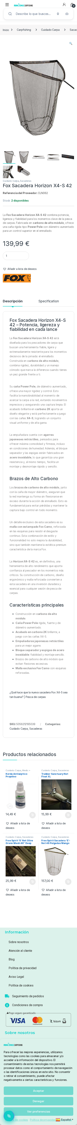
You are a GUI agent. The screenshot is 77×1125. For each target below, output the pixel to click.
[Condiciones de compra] (7, 1005)
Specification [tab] (48, 301)
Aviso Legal (16, 977)
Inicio (6, 29)
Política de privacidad (43, 1119)
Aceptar (38, 1091)
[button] (70, 43)
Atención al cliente (20, 951)
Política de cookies (16, 1119)
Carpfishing (24, 29)
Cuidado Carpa (50, 29)
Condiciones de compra (27, 1005)
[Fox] (17, 278)
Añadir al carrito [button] (32, 815)
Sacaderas (25, 180)
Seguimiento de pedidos (28, 996)
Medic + (26, 770)
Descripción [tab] (12, 301)
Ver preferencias (38, 1111)
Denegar (38, 1101)
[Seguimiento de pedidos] (7, 996)
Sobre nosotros (19, 942)
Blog (11, 959)
